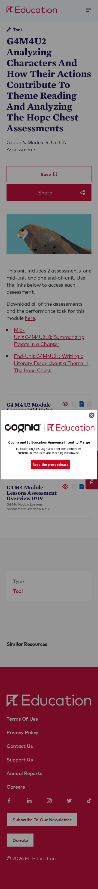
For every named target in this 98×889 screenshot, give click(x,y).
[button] (49, 442)
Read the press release (51, 464)
